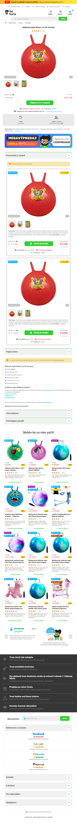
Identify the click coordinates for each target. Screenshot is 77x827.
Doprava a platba (54, 6)
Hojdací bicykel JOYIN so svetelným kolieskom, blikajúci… (60, 608)
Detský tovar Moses (10, 394)
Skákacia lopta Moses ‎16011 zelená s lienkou (15, 469)
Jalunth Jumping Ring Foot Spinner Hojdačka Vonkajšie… (61, 516)
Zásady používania (38, 812)
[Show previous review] (5, 636)
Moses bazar (47, 390)
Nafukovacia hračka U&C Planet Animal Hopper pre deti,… (14, 608)
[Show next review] (71, 636)
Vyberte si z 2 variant (40, 103)
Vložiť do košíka (41, 243)
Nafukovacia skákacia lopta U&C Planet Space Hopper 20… (37, 562)
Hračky (21, 23)
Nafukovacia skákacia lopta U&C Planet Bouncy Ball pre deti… (14, 562)
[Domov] (5, 23)
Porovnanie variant (58, 360)
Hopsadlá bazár (47, 402)
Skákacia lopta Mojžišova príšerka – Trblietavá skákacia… (13, 516)
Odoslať (65, 718)
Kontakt (67, 6)
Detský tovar (12, 23)
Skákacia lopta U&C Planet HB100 (61, 469)
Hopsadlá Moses (10, 397)
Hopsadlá (28, 23)
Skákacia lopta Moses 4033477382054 (35, 469)
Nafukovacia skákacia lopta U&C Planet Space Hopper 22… (37, 516)
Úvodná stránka (15, 6)
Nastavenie (48, 812)
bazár (35, 817)
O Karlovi (27, 6)
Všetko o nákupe (40, 6)
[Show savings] (13, 94)
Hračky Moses (9, 396)
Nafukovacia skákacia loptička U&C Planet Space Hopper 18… (37, 608)
